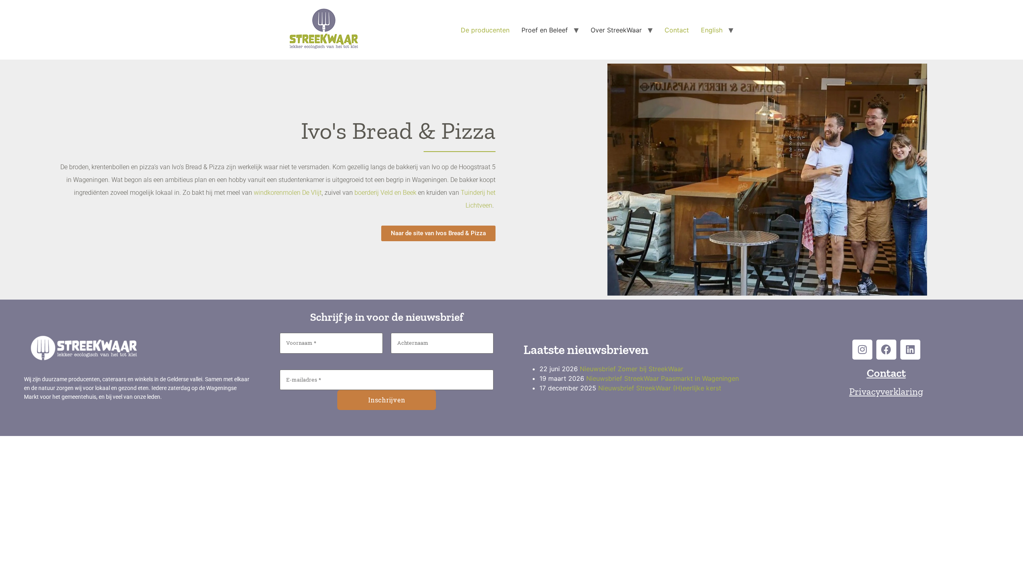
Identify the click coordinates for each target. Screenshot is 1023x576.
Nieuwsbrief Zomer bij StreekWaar (631, 369)
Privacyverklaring (886, 391)
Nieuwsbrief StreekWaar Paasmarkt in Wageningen (662, 378)
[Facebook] (886, 350)
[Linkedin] (910, 350)
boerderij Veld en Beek (385, 192)
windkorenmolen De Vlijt (288, 192)
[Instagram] (862, 350)
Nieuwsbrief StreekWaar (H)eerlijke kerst (659, 388)
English (711, 30)
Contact (677, 30)
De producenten (485, 30)
